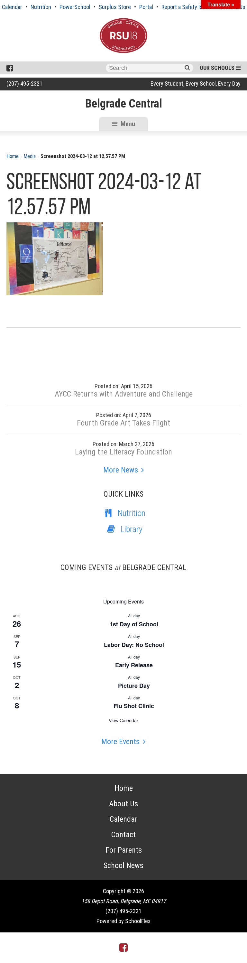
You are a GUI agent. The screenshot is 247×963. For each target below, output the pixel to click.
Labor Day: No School (134, 644)
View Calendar (123, 720)
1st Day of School (134, 624)
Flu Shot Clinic (134, 706)
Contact (123, 834)
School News (123, 865)
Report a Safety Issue (186, 7)
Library (131, 529)
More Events (120, 741)
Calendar (12, 7)
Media (29, 156)
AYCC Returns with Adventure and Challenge (124, 393)
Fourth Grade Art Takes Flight (123, 422)
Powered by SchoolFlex (123, 921)
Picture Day (134, 685)
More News (120, 469)
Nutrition (41, 7)
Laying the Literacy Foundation (123, 451)
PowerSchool (74, 7)
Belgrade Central (123, 103)
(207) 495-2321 (24, 83)
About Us (123, 803)
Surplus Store (115, 7)
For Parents (123, 850)
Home (12, 156)
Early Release (134, 665)
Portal (146, 7)
